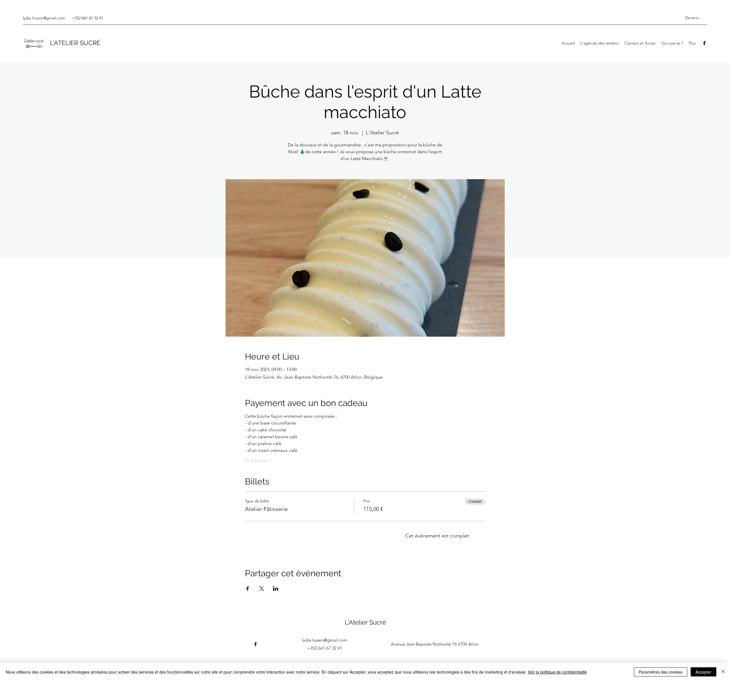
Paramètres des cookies (660, 672)
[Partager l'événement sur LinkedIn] (275, 588)
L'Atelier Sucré (365, 622)
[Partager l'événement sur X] (261, 588)
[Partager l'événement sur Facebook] (247, 588)
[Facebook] (704, 43)
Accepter (703, 672)
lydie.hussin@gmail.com (44, 18)
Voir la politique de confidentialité (557, 672)
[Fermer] (723, 671)
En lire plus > (258, 460)
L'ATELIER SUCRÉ (75, 43)
